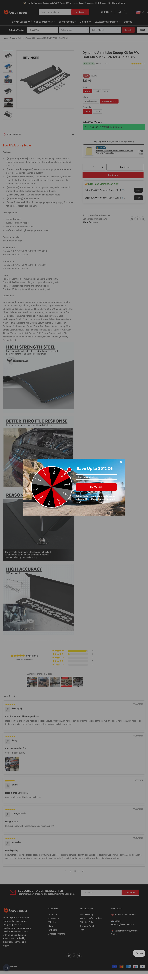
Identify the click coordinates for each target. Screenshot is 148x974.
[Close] (121, 462)
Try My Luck (96, 486)
